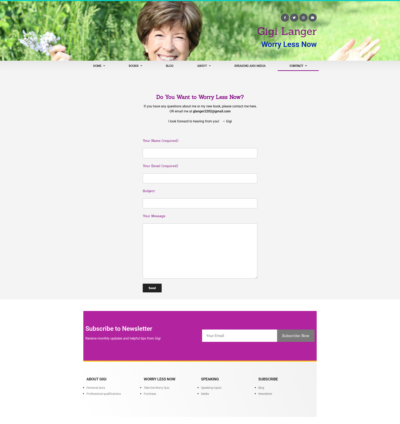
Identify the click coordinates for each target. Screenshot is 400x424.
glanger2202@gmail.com (212, 111)
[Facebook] (285, 18)
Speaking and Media (250, 66)
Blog (169, 66)
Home (97, 66)
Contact (296, 66)
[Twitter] (294, 18)
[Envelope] (313, 18)
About (202, 66)
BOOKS (133, 66)
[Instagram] (303, 18)
